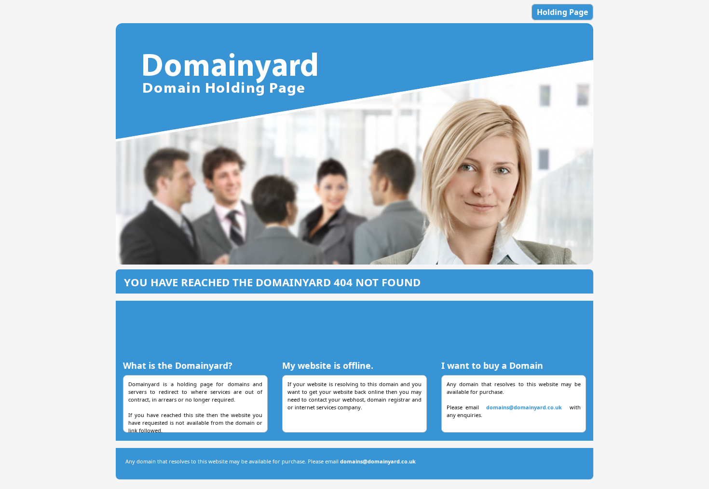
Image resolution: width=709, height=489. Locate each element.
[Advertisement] (354, 327)
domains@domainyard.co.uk (524, 407)
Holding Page (562, 12)
